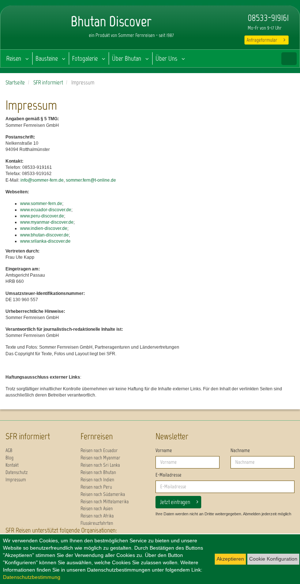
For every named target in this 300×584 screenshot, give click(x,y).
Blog (9, 458)
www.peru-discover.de (42, 216)
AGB (8, 450)
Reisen (13, 58)
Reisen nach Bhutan (98, 472)
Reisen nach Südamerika (102, 494)
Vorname (163, 450)
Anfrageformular (262, 40)
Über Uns (166, 58)
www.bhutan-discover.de (44, 235)
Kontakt (12, 465)
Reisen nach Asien (96, 508)
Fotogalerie (85, 58)
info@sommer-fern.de (42, 180)
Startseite (15, 82)
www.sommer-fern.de (41, 203)
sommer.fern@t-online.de (91, 180)
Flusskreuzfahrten (96, 523)
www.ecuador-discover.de (45, 209)
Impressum (15, 480)
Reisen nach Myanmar (100, 458)
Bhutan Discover (29, 29)
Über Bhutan (126, 58)
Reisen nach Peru (96, 487)
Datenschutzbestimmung (31, 577)
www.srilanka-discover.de (45, 241)
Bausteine (46, 58)
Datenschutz (16, 472)
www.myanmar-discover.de (47, 222)
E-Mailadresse (168, 475)
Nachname (240, 450)
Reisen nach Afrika (97, 516)
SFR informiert (48, 82)
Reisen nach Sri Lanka (100, 465)
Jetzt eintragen (175, 501)
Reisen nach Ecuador (99, 450)
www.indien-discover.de (43, 228)
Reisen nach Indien (97, 480)
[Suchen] (289, 58)
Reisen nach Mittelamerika (104, 501)
